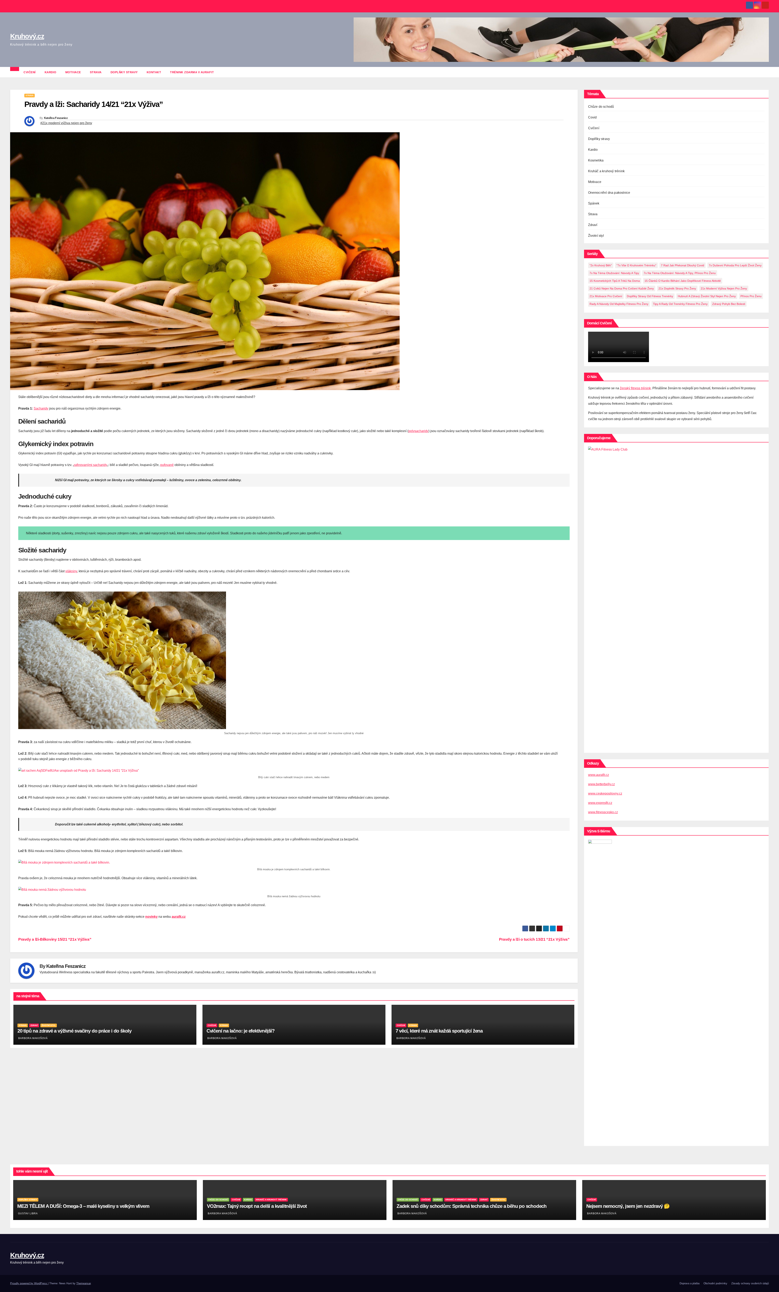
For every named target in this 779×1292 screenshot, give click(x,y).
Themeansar (83, 1283)
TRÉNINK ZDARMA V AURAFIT (192, 72)
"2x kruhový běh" (601, 265)
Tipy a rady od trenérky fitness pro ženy (680, 304)
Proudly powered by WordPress (29, 1283)
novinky (151, 916)
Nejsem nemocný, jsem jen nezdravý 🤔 (628, 1206)
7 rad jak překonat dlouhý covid (682, 265)
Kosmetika (596, 160)
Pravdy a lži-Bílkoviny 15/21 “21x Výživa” (54, 939)
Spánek (593, 203)
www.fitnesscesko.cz (603, 812)
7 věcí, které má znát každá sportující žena (439, 1031)
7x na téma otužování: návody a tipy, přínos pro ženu (680, 273)
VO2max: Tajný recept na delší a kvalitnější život (257, 1206)
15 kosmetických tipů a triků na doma (615, 280)
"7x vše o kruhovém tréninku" (636, 265)
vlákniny (71, 571)
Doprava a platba (689, 1283)
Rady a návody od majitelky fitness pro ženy (619, 304)
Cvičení (30, 72)
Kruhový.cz (27, 36)
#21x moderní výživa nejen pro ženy (66, 123)
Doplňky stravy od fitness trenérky (650, 296)
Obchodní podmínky (715, 1283)
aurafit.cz (179, 916)
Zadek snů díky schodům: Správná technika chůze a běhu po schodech (472, 1206)
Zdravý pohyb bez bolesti (728, 304)
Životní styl (49, 1025)
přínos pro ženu (751, 296)
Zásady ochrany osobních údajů (750, 1283)
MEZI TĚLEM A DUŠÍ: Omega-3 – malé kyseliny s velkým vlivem (83, 1206)
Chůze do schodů (601, 106)
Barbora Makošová (33, 1038)
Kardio (50, 72)
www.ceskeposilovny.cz (605, 793)
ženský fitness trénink (635, 388)
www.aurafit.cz (598, 775)
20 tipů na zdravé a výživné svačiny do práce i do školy (74, 1031)
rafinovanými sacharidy (90, 465)
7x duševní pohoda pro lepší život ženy (735, 265)
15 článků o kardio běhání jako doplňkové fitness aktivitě (683, 280)
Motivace (73, 72)
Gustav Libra (28, 1213)
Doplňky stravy (124, 72)
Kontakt (154, 72)
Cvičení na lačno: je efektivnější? (241, 1031)
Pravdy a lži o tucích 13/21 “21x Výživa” (534, 939)
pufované (167, 465)
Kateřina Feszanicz (56, 117)
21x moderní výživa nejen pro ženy (724, 288)
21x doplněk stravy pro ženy (677, 288)
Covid (592, 117)
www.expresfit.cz (600, 803)
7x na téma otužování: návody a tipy (614, 273)
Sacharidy (41, 408)
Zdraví (34, 1025)
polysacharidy (418, 431)
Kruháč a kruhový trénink (606, 171)
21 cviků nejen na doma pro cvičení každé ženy (622, 288)
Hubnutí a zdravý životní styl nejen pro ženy (707, 296)
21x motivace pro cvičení (606, 296)
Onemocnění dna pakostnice (609, 192)
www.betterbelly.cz (601, 784)
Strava (96, 72)
